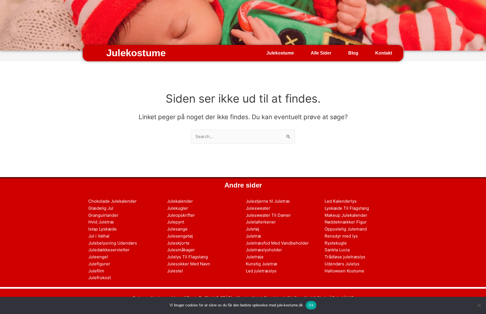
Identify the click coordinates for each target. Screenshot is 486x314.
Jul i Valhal (98, 236)
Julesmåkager (181, 249)
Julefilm (96, 271)
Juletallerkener (261, 222)
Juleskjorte (178, 243)
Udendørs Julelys (342, 263)
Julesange (177, 229)
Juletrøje (255, 256)
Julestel (175, 271)
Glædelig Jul (100, 208)
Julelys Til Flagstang (187, 256)
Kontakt (383, 53)
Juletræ (253, 236)
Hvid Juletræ (101, 222)
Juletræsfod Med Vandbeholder (277, 243)
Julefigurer (99, 263)
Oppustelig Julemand (346, 229)
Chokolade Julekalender (112, 201)
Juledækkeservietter (109, 249)
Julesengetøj (180, 236)
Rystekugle (336, 243)
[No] (479, 305)
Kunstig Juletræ (261, 263)
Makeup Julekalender (346, 215)
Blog (353, 53)
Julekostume (136, 52)
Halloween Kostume (344, 271)
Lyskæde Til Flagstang (347, 208)
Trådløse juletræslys (345, 256)
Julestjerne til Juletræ (268, 201)
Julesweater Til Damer (268, 215)
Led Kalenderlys (341, 201)
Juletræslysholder (264, 249)
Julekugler (177, 208)
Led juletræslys (261, 271)
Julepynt (175, 222)
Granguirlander (103, 215)
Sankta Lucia (337, 249)
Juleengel (98, 256)
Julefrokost (99, 277)
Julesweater (258, 208)
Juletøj (252, 229)
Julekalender (180, 201)
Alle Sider (321, 53)
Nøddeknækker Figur (346, 222)
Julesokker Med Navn (188, 263)
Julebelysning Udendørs (112, 243)
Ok (311, 305)
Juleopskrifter (181, 215)
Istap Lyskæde (102, 229)
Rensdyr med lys (341, 236)
